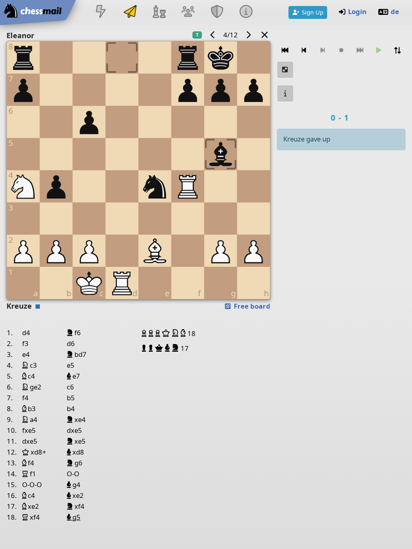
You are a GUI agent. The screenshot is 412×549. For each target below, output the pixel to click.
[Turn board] (397, 50)
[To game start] (285, 50)
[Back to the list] (264, 34)
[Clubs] (217, 12)
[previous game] (212, 34)
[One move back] (303, 50)
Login (357, 11)
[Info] (246, 12)
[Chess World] (158, 12)
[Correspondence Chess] (129, 12)
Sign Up (312, 12)
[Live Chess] (101, 12)
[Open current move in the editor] (285, 69)
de (395, 11)
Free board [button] (251, 306)
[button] (145, 333)
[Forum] (187, 12)
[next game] (248, 34)
